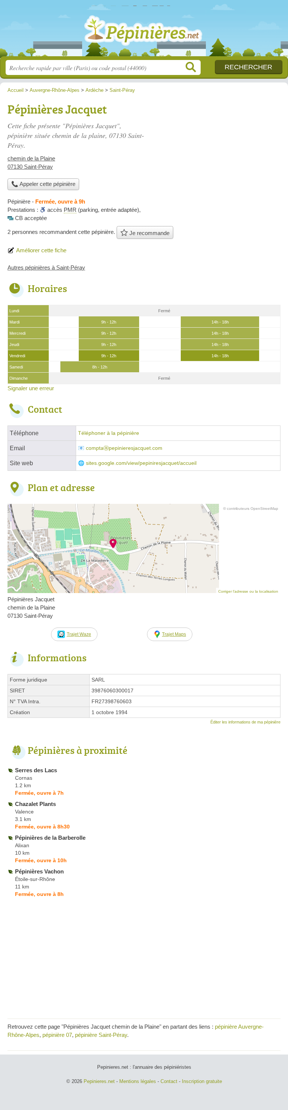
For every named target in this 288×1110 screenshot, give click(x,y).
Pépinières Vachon (39, 871)
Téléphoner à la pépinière (108, 433)
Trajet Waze (79, 634)
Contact (168, 1081)
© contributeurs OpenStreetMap (250, 508)
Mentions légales (137, 1081)
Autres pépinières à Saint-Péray (46, 267)
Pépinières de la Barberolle (50, 837)
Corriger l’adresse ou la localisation (248, 591)
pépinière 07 (57, 1035)
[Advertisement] (217, 152)
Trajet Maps (174, 634)
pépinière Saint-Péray (101, 1035)
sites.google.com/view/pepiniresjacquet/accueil (141, 463)
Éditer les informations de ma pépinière (245, 722)
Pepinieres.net (144, 31)
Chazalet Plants (35, 804)
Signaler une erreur (31, 388)
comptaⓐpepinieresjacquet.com (124, 448)
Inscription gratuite (202, 1081)
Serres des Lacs (36, 770)
